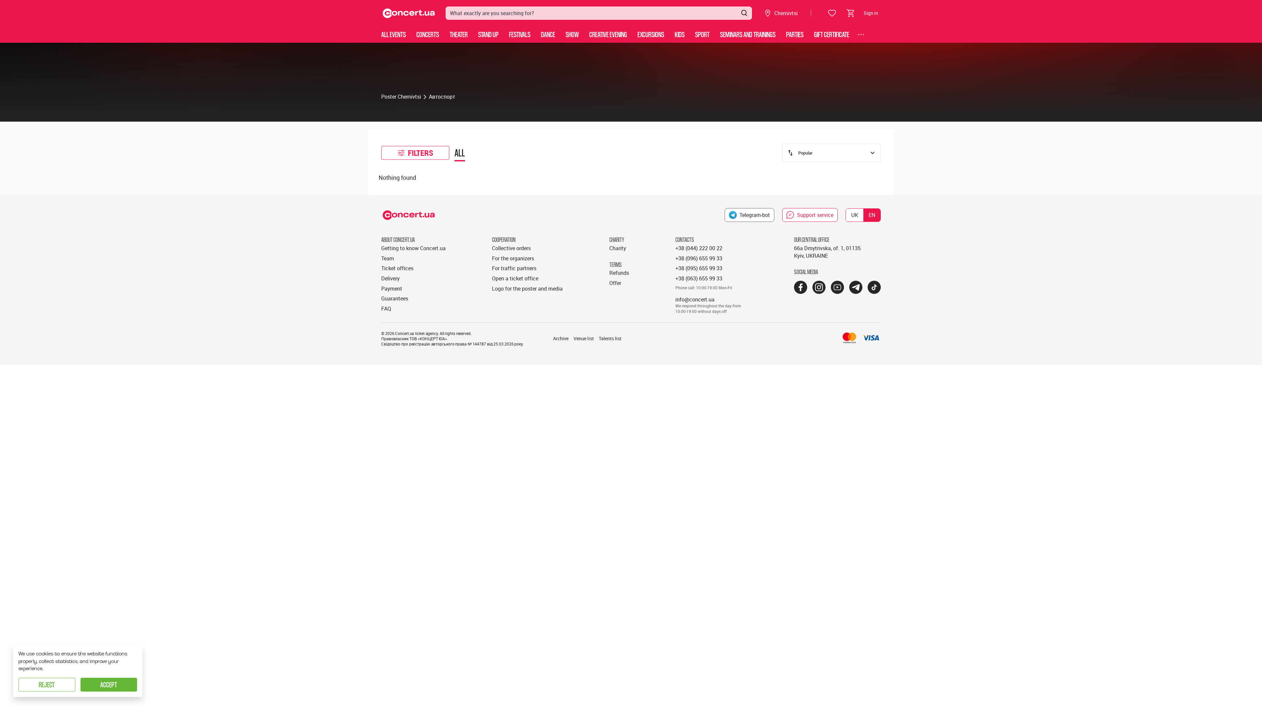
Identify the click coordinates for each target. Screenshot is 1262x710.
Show (572, 34)
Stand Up (488, 34)
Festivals (519, 34)
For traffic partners (514, 268)
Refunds (619, 272)
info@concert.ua (694, 299)
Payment (391, 288)
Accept (108, 684)
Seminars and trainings (748, 34)
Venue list (583, 338)
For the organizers (513, 258)
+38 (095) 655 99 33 (698, 268)
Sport (702, 34)
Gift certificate (831, 34)
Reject (47, 684)
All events (393, 34)
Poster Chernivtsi (401, 96)
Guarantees (394, 298)
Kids (680, 34)
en (872, 215)
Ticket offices (397, 268)
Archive (561, 338)
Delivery (390, 278)
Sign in (871, 13)
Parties (795, 34)
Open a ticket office (515, 278)
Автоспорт (442, 96)
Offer (615, 283)
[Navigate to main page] (408, 13)
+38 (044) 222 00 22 (698, 248)
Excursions (651, 34)
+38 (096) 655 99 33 (698, 258)
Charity (617, 248)
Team (387, 258)
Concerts (427, 34)
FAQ (386, 308)
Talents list (610, 338)
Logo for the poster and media (527, 288)
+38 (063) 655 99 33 (698, 278)
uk (854, 215)
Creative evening (608, 34)
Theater (459, 34)
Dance (548, 34)
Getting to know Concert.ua (413, 248)
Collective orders (511, 248)
